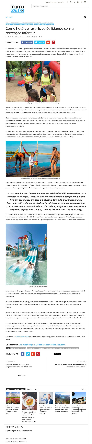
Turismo (50, 24)
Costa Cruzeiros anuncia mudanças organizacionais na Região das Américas (45, 409)
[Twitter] (81, 2)
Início (7, 22)
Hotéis (37, 24)
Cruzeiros (42, 403)
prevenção (41, 348)
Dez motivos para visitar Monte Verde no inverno (42, 344)
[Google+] (71, 2)
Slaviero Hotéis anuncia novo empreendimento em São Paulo (19, 365)
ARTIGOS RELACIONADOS (15, 389)
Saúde (8, 24)
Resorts (43, 24)
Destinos (58, 403)
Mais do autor (31, 389)
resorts (61, 348)
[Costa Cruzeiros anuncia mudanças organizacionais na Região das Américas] (46, 398)
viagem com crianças (72, 348)
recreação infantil (51, 348)
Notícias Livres (10, 403)
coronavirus (15, 348)
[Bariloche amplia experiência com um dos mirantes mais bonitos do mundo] (62, 398)
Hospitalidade (28, 24)
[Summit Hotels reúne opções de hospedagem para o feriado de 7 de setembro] (79, 398)
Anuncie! (61, 2)
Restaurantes (26, 409)
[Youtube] (85, 2)
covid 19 (23, 348)
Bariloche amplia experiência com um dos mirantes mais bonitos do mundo (62, 409)
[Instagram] (74, 2)
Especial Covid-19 (15, 22)
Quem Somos (50, 2)
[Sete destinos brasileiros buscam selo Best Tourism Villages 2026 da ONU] (13, 398)
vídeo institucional (22, 337)
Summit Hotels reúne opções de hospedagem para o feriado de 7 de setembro (79, 409)
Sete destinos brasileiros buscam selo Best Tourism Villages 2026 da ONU (12, 409)
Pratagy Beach (31, 348)
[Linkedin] (78, 2)
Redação (11, 37)
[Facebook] (67, 2)
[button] (85, 17)
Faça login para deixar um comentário (19, 431)
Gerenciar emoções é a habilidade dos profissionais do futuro (71, 365)
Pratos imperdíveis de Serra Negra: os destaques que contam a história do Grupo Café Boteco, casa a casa (29, 416)
